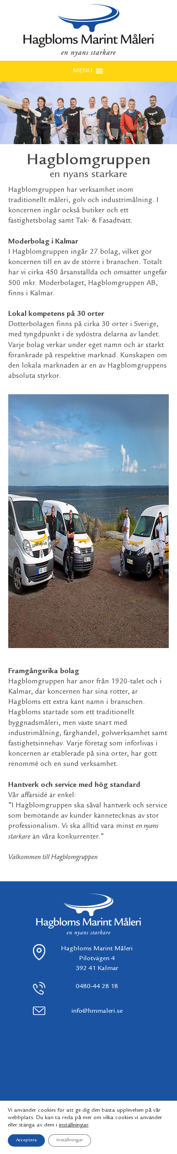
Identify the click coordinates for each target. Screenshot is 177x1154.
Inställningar (69, 1140)
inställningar (73, 1125)
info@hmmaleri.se (97, 1011)
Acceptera (26, 1140)
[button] (82, 71)
